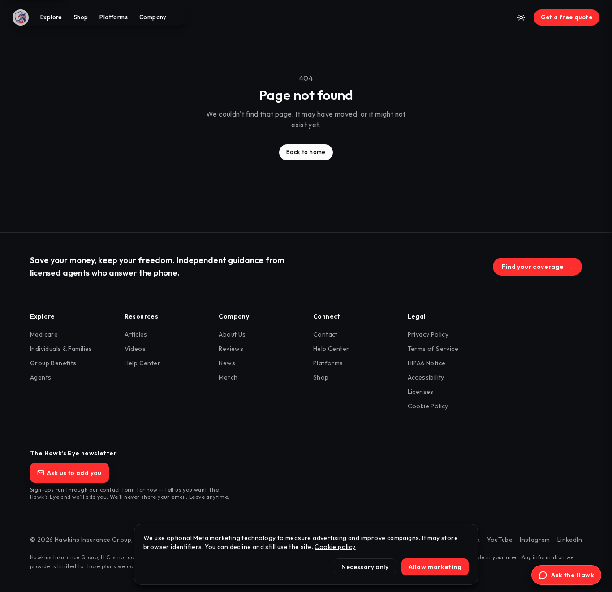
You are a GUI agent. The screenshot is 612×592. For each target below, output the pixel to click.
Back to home (306, 152)
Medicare (44, 334)
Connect (326, 316)
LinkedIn (569, 540)
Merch (228, 377)
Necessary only (364, 567)
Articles (136, 334)
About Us (232, 334)
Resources (142, 316)
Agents (40, 377)
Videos (135, 349)
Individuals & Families (61, 349)
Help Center (142, 363)
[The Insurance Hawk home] (23, 17)
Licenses (421, 392)
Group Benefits (53, 363)
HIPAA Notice (427, 363)
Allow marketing (435, 567)
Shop (81, 17)
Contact (325, 334)
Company (153, 17)
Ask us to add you (74, 473)
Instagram (535, 540)
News (227, 363)
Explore (51, 17)
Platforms (113, 17)
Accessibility (426, 377)
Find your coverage (537, 267)
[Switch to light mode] (521, 17)
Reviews (231, 349)
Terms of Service (433, 349)
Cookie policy (335, 547)
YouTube (500, 540)
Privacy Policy (428, 334)
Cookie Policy (428, 406)
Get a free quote (566, 17)
